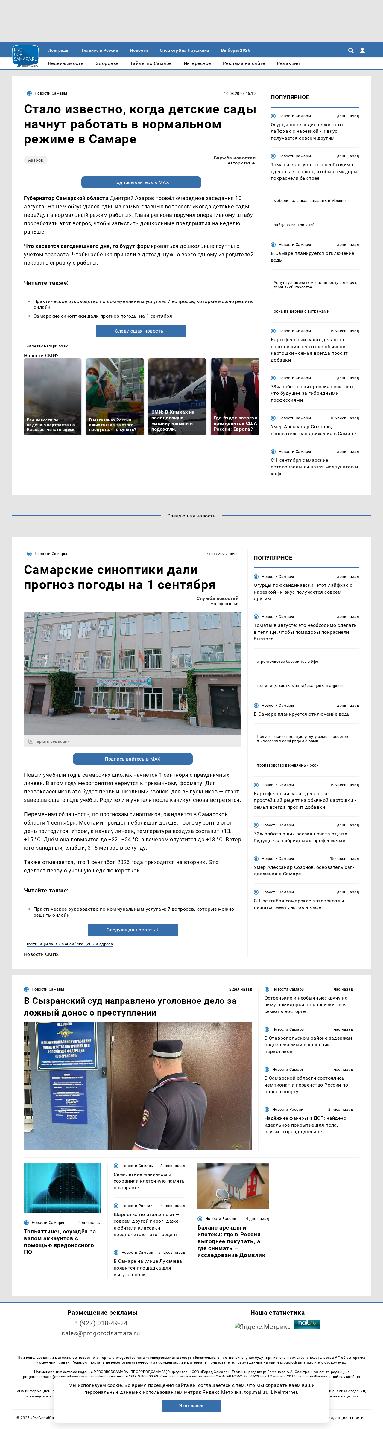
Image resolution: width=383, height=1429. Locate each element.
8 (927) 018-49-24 (101, 1323)
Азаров (35, 160)
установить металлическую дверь (321, 282)
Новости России (287, 1109)
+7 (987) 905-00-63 (142, 1377)
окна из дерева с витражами (301, 311)
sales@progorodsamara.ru (101, 1333)
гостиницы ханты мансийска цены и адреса (70, 944)
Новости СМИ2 (41, 355)
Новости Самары (51, 93)
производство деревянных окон (288, 765)
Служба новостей (235, 158)
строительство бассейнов (281, 661)
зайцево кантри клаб (47, 345)
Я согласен (191, 1405)
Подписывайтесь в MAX (141, 182)
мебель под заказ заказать (300, 200)
